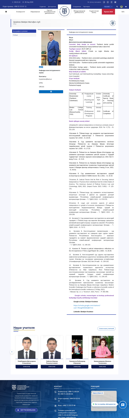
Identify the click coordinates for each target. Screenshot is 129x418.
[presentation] (12, 352)
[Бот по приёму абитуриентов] (122, 405)
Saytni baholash (28, 410)
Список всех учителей (106, 328)
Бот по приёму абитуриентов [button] (105, 404)
